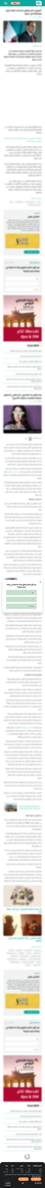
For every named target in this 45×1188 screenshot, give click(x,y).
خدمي (21, 1166)
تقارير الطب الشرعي (35, 956)
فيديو (13, 1172)
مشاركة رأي (38, 1183)
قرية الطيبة (19, 950)
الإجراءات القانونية (11, 953)
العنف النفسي (14, 956)
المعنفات (28, 965)
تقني (22, 1170)
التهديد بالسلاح (37, 965)
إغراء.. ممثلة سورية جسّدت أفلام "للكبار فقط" (28, 374)
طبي (29, 1169)
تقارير (40, 1169)
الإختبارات (7, 1183)
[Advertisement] (22, 98)
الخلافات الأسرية (24, 956)
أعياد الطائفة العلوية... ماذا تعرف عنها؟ (30, 361)
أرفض (23, 1179)
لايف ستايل (28, 1172)
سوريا (39, 202)
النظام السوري (19, 202)
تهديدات (28, 953)
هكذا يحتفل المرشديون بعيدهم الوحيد (31, 356)
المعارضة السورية (30, 202)
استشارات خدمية (19, 1169)
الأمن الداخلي (37, 953)
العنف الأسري (28, 950)
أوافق (36, 1179)
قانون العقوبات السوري (34, 959)
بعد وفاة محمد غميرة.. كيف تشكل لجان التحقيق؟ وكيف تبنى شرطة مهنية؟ (24, 387)
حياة (6, 1166)
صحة (29, 1166)
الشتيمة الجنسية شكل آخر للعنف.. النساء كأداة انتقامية (26, 351)
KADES (38, 962)
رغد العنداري (37, 950)
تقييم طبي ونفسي (15, 962)
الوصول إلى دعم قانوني (28, 962)
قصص (40, 1172)
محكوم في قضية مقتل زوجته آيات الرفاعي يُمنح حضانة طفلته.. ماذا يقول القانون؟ (24, 380)
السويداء (11, 950)
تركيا (11, 202)
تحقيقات (40, 1170)
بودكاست (7, 1185)
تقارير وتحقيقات (37, 1166)
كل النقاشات (10, 263)
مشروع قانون (23, 959)
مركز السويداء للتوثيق (13, 472)
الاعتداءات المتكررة (12, 959)
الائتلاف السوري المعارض (34, 205)
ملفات (12, 1170)
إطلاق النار (21, 953)
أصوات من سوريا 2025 (27, 727)
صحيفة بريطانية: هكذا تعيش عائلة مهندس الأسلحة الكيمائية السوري (24, 368)
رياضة (7, 1169)
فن (7, 1170)
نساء (29, 1170)
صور (23, 1183)
